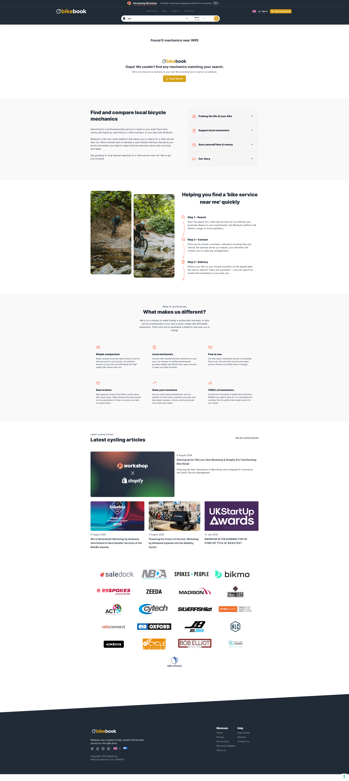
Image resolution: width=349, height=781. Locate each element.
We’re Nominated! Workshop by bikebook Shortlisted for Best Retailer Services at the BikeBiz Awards (116, 543)
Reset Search (176, 78)
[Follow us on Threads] (92, 749)
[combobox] (156, 18)
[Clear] (187, 18)
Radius (196, 17)
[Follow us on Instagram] (103, 749)
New (215, 3)
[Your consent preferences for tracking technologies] (344, 776)
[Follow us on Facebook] (97, 749)
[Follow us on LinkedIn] (108, 749)
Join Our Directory (282, 11)
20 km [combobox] (197, 20)
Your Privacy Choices (134, 750)
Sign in (265, 11)
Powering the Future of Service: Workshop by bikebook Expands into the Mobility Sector (174, 543)
